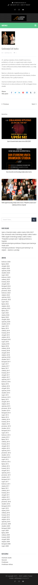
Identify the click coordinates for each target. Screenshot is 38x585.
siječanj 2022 (6, 308)
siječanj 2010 (6, 522)
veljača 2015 (6, 404)
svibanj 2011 (6, 490)
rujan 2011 (5, 482)
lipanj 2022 (5, 304)
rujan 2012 (5, 459)
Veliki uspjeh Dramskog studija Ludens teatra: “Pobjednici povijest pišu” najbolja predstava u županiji (19, 204)
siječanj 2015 (6, 406)
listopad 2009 (6, 528)
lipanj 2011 (5, 488)
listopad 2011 (6, 479)
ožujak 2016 (6, 388)
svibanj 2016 (6, 386)
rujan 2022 (5, 302)
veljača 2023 (6, 295)
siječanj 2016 (6, 390)
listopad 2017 (6, 362)
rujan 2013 (5, 433)
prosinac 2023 (6, 290)
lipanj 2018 (5, 346)
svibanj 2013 (6, 442)
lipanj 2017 (5, 368)
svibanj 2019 (6, 330)
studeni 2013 (6, 428)
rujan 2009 (5, 530)
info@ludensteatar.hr (20, 3)
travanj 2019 (6, 333)
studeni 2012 (6, 455)
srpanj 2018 (5, 344)
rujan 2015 (5, 395)
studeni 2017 (6, 359)
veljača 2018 (6, 355)
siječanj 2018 (6, 357)
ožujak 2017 (6, 375)
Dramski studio (7, 558)
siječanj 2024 (6, 288)
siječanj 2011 (6, 499)
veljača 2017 (6, 377)
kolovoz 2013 (6, 435)
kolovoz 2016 (6, 382)
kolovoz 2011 (6, 484)
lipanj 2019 (5, 328)
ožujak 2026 (6, 266)
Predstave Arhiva (7, 564)
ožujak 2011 (6, 495)
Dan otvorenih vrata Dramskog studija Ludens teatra (19, 172)
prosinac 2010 (6, 502)
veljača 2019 (6, 337)
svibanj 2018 (6, 348)
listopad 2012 (6, 457)
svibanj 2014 (6, 419)
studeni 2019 (6, 324)
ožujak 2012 (6, 470)
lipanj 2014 (5, 417)
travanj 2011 (6, 493)
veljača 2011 (6, 497)
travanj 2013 (6, 444)
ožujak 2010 (6, 517)
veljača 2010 (6, 519)
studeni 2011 (6, 477)
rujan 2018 (5, 342)
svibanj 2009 (6, 535)
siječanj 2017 (6, 379)
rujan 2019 (5, 326)
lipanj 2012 (5, 464)
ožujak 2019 (6, 335)
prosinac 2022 (6, 299)
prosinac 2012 (6, 453)
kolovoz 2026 (6, 262)
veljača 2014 (6, 424)
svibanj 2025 (6, 279)
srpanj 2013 (5, 437)
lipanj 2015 (5, 399)
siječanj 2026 (6, 270)
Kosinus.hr (25, 578)
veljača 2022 (6, 306)
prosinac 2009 (6, 524)
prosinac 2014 (6, 408)
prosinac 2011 (6, 475)
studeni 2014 (6, 410)
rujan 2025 (5, 275)
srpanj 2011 (5, 486)
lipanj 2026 (5, 264)
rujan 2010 (5, 508)
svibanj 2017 (6, 370)
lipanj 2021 (5, 310)
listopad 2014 (6, 413)
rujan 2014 (5, 415)
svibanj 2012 (6, 466)
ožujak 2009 (6, 539)
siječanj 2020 (6, 322)
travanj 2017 (6, 373)
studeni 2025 (6, 273)
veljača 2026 (6, 268)
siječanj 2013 (6, 450)
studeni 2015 (6, 393)
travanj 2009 (6, 537)
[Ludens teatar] (19, 18)
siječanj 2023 (6, 297)
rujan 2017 (5, 364)
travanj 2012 (6, 468)
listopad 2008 (6, 544)
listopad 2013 (6, 430)
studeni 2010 (6, 504)
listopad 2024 (6, 286)
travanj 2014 (6, 422)
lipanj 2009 (5, 533)
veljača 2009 (6, 541)
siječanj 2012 (6, 473)
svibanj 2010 (6, 513)
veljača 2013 (6, 448)
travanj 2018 (6, 350)
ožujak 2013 (6, 446)
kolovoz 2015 (6, 397)
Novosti (4, 560)
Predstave (5, 562)
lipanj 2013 (5, 439)
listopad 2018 (6, 339)
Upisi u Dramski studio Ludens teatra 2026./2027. (19, 141)
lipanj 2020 (5, 317)
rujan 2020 (5, 313)
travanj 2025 (6, 282)
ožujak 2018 (6, 353)
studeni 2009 (6, 526)
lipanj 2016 (5, 384)
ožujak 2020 (6, 319)
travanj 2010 (6, 515)
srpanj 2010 (5, 510)
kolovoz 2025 (6, 277)
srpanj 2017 (5, 366)
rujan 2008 (5, 546)
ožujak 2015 (6, 402)
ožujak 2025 (6, 284)
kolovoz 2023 (6, 293)
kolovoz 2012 (6, 462)
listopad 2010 (6, 506)
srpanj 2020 (5, 315)
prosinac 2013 (6, 426)
